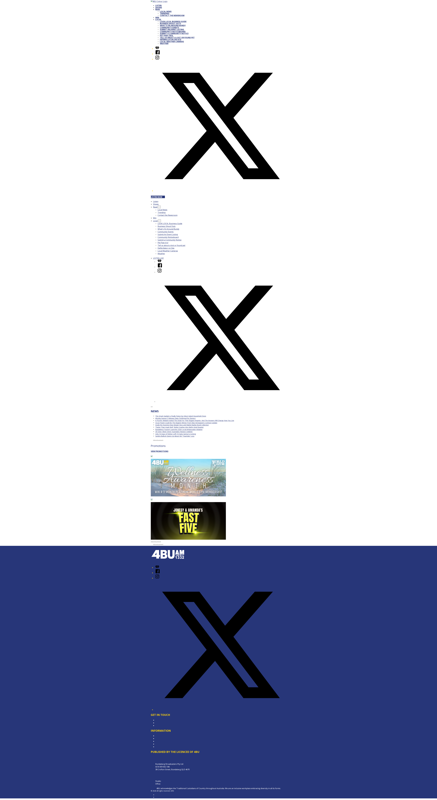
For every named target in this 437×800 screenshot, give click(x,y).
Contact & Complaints (164, 720)
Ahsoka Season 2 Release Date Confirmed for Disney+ (175, 418)
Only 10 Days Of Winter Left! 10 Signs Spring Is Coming (175, 434)
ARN (157, 795)
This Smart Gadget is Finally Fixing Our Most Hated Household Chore (180, 416)
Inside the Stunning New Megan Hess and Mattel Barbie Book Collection (182, 425)
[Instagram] (157, 59)
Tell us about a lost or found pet (177, 37)
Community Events (169, 27)
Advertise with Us (162, 723)
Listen (158, 5)
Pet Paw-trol (166, 35)
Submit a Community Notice (174, 33)
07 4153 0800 (166, 784)
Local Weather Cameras (172, 41)
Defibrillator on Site (170, 39)
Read (157, 9)
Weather (164, 43)
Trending (164, 13)
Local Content (161, 744)
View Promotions (159, 451)
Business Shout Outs (170, 23)
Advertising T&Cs (162, 741)
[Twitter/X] (220, 190)
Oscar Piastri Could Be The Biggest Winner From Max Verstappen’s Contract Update (186, 423)
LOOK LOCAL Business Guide (173, 21)
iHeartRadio (159, 797)
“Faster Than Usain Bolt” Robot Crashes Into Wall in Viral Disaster (179, 427)
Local (158, 19)
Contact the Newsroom (172, 15)
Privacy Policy (161, 736)
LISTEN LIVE (158, 258)
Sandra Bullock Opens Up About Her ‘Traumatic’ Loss (174, 436)
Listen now (156, 197)
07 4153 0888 (167, 781)
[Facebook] (157, 54)
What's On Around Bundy (173, 25)
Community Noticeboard (172, 31)
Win (157, 17)
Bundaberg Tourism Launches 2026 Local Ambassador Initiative (178, 429)
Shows (158, 7)
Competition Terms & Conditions (169, 738)
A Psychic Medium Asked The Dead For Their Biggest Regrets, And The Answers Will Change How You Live (194, 420)
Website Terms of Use (164, 746)
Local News (165, 11)
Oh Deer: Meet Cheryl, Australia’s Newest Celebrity (174, 432)
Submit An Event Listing (172, 29)
